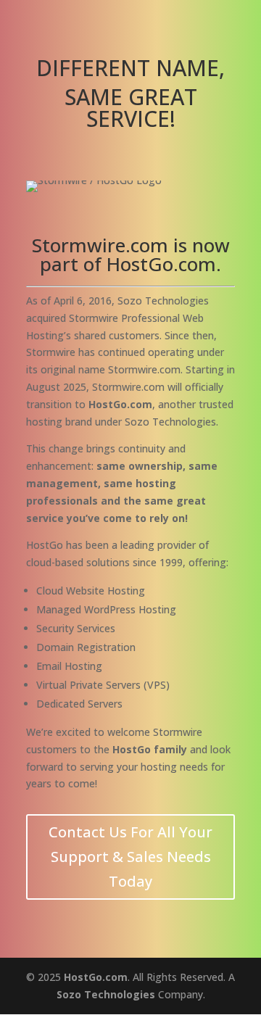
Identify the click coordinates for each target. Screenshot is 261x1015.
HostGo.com (96, 977)
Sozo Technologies (106, 994)
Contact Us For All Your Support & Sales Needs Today (130, 856)
